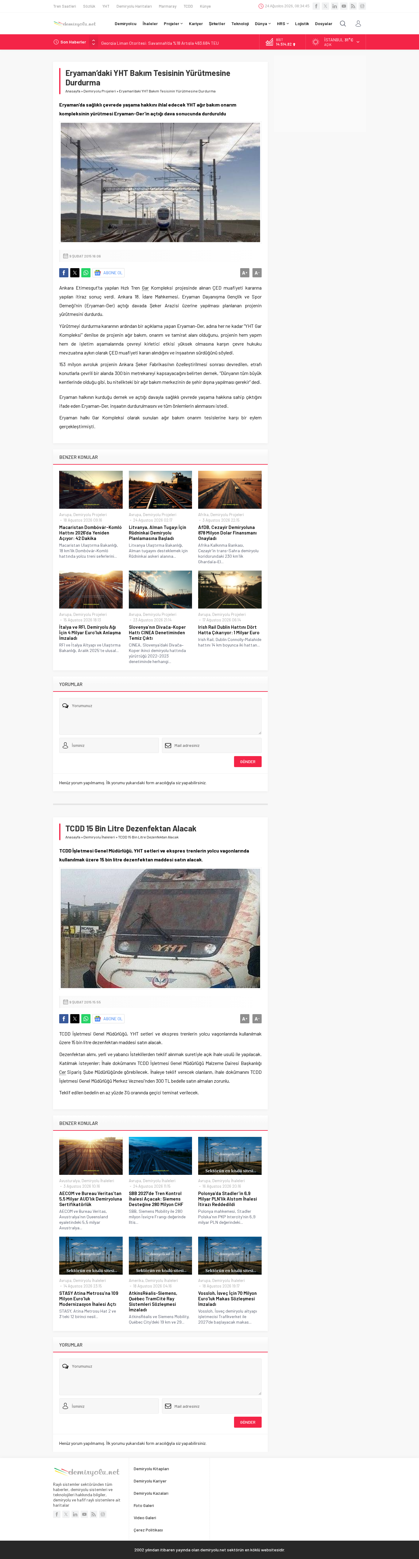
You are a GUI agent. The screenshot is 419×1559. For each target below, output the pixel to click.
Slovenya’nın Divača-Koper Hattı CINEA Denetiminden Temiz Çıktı (157, 632)
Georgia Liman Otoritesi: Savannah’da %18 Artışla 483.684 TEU (160, 41)
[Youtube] (344, 6)
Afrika (203, 514)
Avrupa (65, 514)
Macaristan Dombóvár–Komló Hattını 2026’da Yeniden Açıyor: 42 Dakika (90, 532)
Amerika (136, 1280)
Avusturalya (69, 1180)
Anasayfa (72, 91)
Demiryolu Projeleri (99, 91)
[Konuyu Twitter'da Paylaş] (74, 272)
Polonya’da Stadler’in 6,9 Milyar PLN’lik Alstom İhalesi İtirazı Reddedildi (227, 1198)
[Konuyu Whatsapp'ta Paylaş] (85, 272)
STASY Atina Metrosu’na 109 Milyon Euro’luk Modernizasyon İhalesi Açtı (88, 1298)
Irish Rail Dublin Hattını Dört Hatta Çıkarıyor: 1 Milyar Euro (228, 629)
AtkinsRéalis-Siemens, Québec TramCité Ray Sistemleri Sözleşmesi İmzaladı (153, 1301)
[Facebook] (316, 6)
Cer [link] (62, 1072)
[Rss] (353, 6)
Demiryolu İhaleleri (99, 837)
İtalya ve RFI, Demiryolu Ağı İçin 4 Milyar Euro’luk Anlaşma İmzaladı (90, 632)
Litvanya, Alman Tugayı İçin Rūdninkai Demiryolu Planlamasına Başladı (157, 532)
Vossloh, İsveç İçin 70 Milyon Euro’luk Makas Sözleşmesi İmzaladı (227, 1298)
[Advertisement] (320, 94)
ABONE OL (113, 272)
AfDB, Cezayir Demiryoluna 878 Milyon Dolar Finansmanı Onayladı (227, 532)
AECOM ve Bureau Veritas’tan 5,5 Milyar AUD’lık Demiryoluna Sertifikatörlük (90, 1198)
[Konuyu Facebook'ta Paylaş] (63, 272)
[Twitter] (325, 6)
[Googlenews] (362, 6)
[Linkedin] (334, 6)
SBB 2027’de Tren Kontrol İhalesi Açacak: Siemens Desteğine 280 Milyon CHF (156, 1198)
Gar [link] (145, 287)
